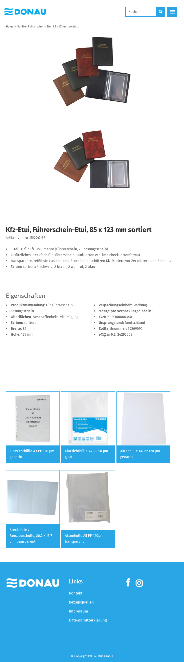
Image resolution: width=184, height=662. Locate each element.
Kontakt (75, 593)
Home (9, 26)
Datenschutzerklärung (88, 620)
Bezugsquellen (81, 602)
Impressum (78, 611)
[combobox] (141, 12)
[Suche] (161, 12)
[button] (172, 12)
